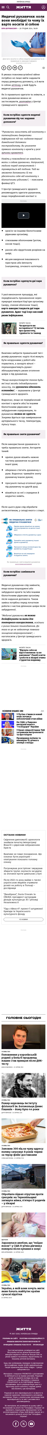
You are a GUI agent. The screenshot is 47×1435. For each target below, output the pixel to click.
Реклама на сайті (10, 1338)
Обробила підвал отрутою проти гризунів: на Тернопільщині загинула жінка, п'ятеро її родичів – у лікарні (23, 1198)
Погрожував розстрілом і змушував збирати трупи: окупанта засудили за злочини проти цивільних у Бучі (23, 871)
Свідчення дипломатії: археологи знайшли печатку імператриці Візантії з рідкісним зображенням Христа (22, 843)
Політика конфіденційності (32, 1338)
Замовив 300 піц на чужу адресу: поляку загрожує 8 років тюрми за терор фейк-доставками (22, 1151)
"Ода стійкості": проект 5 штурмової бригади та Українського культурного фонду (23, 911)
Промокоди (38, 1345)
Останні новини (15, 835)
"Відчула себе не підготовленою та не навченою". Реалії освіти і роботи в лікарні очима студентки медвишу (32, 655)
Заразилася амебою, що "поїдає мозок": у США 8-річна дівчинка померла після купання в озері (22, 1246)
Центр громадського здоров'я (23, 564)
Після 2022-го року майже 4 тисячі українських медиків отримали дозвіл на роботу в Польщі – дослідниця (22, 884)
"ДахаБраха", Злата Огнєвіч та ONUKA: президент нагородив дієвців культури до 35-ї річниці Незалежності (21, 898)
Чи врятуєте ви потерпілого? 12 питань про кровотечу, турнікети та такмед (31, 329)
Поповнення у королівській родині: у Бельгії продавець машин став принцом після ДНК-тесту (22, 1059)
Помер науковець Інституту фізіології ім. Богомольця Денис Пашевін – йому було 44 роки (22, 1106)
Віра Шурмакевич (9, 28)
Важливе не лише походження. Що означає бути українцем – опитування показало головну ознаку (23, 858)
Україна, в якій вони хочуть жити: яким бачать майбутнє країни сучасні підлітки (23, 1291)
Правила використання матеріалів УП (23, 1342)
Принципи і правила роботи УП (17, 1345)
